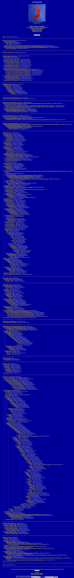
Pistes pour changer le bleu (14, 257)
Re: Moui (11, 336)
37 (43, 569)
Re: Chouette (7, 57)
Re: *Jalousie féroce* (10, 295)
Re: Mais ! (32, 477)
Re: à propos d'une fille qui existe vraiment (11, 116)
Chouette (5, 56)
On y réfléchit (9, 232)
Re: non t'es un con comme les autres (11, 378)
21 (27, 569)
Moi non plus (10, 296)
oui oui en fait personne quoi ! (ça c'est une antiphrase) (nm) (28, 436)
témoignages (31, 485)
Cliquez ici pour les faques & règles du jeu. (37, 28)
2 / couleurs (7, 42)
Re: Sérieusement (8, 331)
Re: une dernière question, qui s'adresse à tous (11, 59)
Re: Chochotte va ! (12, 245)
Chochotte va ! (10, 243)
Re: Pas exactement (16, 506)
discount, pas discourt (10, 180)
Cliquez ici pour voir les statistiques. (37, 574)
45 (51, 569)
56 (62, 569)
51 (57, 569)
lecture (7, 351)
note (7, 44)
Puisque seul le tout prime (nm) (11, 542)
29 (35, 569)
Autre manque (7, 511)
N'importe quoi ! (28, 500)
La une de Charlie (5, 284)
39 (45, 569)
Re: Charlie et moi (8, 290)
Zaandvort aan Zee (5, 132)
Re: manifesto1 (6, 538)
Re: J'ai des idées (12, 270)
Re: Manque (7, 259)
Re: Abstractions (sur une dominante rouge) (11, 322)
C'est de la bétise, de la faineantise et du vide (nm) (13, 118)
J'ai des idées (10, 269)
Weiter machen (17, 251)
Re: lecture (9, 352)
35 (41, 569)
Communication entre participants (41, 27)
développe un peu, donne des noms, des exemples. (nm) (13, 547)
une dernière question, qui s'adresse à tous (9, 55)
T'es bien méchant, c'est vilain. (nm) (11, 185)
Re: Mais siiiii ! (11, 262)
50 (56, 569)
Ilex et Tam (40, 31)
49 (55, 569)
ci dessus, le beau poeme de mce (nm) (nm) (13, 107)
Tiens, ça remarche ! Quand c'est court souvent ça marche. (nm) (41, 464)
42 (48, 569)
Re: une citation (6, 364)
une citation (4, 363)
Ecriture (3, 36)
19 (25, 569)
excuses (5, 561)
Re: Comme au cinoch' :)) (11, 419)
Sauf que (7, 288)
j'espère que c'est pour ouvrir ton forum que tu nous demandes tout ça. (16, 69)
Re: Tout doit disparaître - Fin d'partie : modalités (13, 154)
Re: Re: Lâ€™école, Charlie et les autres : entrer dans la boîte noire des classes (19, 312)
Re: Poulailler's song (33, 488)
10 (16, 569)
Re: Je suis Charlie (7, 390)
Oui (9, 234)
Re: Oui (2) (14, 413)
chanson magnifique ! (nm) (10, 152)
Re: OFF (6, 181)
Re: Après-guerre (16, 250)
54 (60, 569)
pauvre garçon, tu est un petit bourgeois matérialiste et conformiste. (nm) (19, 543)
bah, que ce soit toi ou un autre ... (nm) (12, 549)
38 (44, 569)
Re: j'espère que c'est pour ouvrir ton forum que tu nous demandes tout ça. (17, 70)
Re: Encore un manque (10, 513)
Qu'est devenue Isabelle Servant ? (11, 226)
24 (30, 569)
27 (33, 569)
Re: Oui (11, 235)
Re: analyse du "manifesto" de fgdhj (10, 524)
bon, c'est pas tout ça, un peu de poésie (9, 40)
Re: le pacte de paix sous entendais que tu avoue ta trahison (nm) (20, 177)
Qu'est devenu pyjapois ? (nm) (10, 225)
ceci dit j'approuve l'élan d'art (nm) (11, 104)
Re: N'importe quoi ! (30, 501)
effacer (23, 455)
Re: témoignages (33, 486)
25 (31, 569)
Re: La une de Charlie (7, 285)
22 (28, 569)
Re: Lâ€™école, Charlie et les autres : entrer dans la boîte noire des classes (17, 311)
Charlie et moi (6, 289)
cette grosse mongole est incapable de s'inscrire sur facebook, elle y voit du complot (19, 187)
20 (26, 569)
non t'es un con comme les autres (9, 377)
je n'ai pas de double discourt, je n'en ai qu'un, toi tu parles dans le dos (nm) (19, 175)
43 (49, 569)
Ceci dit (17, 252)
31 (37, 569)
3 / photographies (9, 43)
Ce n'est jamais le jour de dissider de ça (12, 394)
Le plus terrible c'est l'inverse (32, 492)
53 (59, 569)
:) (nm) (10, 297)
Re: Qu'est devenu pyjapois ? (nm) (11, 227)
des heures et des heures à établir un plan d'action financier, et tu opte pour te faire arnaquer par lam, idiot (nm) (29, 178)
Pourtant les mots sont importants (15, 516)
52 (58, 569)
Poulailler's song (32, 487)
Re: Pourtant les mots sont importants (16, 517)
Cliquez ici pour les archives (37, 29)
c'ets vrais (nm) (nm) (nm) (8, 551)
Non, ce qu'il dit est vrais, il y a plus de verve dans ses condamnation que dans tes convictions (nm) (22, 553)
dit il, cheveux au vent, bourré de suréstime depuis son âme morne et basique (19, 126)
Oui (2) (12, 412)
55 (61, 569)
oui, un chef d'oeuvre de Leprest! (11, 151)
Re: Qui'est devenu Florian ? (12, 192)
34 (40, 569)
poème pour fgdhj (8, 359)
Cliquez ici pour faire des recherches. (37, 573)
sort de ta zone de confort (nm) (11, 48)
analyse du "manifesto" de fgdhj (7, 523)
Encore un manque (8, 512)
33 (39, 569)
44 (50, 569)
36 (42, 569)
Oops (8, 231)
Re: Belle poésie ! (7, 85)
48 (54, 569)
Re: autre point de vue (8, 307)
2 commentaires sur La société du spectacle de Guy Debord (12, 326)
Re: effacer (25, 456)
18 (24, 569)
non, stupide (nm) (8, 541)
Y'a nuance (11, 256)
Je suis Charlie (4, 376)
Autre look (37, 572)
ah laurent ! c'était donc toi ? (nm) (10, 552)
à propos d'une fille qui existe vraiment (9, 115)
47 (53, 569)
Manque (5, 258)
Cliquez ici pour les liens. (37, 30)
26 (32, 569)
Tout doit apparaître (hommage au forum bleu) (10, 123)
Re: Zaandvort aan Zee (8, 133)
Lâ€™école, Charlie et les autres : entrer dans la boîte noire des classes (15, 310)
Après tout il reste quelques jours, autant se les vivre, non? (12, 102)
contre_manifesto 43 (7, 556)
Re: (9, 200)
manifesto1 (4, 537)
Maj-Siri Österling (39, 22)
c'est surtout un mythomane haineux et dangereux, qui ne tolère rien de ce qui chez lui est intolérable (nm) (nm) (26, 559)
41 (47, 569)
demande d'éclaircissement (10, 188)
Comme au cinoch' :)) (9, 418)
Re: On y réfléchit (11, 233)
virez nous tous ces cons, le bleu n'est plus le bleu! (10, 97)
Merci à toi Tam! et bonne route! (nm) (11, 157)
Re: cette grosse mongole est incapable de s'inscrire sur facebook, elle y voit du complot (20, 189)
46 (52, 569)
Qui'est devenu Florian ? (10, 191)
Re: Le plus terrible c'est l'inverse (33, 495)
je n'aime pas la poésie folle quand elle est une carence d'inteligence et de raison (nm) (18, 117)
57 (63, 569)
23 (29, 569)
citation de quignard (7, 358)
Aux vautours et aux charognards (8, 52)
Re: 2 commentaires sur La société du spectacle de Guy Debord (16, 328)
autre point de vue (7, 306)
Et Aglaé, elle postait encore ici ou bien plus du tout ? (12, 274)
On (5, 174)
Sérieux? (7, 230)
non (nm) (6, 539)
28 (34, 569)
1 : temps (5, 41)
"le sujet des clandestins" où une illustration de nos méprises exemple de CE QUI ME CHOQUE (23, 514)
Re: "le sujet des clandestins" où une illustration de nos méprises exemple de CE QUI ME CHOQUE (25, 515)
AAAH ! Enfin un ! (9, 173)
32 (38, 569)
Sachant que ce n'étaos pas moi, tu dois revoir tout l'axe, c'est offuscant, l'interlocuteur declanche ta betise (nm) (23, 548)
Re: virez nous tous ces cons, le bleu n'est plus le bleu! (13, 98)
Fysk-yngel (34, 22)
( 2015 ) (3, 564)
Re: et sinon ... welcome (9, 279)
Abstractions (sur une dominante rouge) (9, 321)
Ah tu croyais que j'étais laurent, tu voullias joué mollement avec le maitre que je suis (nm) (20, 546)
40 (46, 569)
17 (23, 569)
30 (36, 569)
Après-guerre (14, 248)
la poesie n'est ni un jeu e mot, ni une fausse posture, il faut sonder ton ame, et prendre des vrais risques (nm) (23, 45)
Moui (10, 335)
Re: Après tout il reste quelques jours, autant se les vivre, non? (14, 108)
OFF (4, 170)
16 (22, 569)
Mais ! (30, 476)
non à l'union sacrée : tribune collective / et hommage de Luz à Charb (15, 317)
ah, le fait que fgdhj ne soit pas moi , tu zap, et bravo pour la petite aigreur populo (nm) (23, 544)
